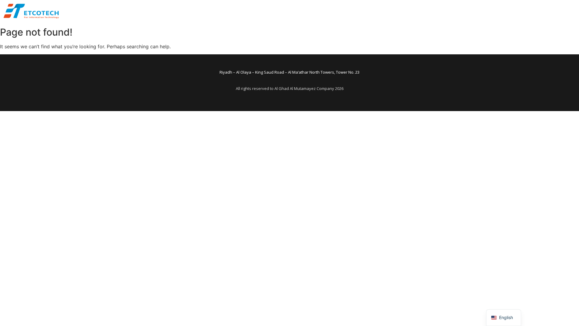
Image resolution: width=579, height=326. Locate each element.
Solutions (388, 12)
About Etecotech (323, 12)
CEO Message (280, 12)
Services (360, 12)
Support (467, 12)
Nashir (442, 12)
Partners (417, 12)
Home (249, 12)
